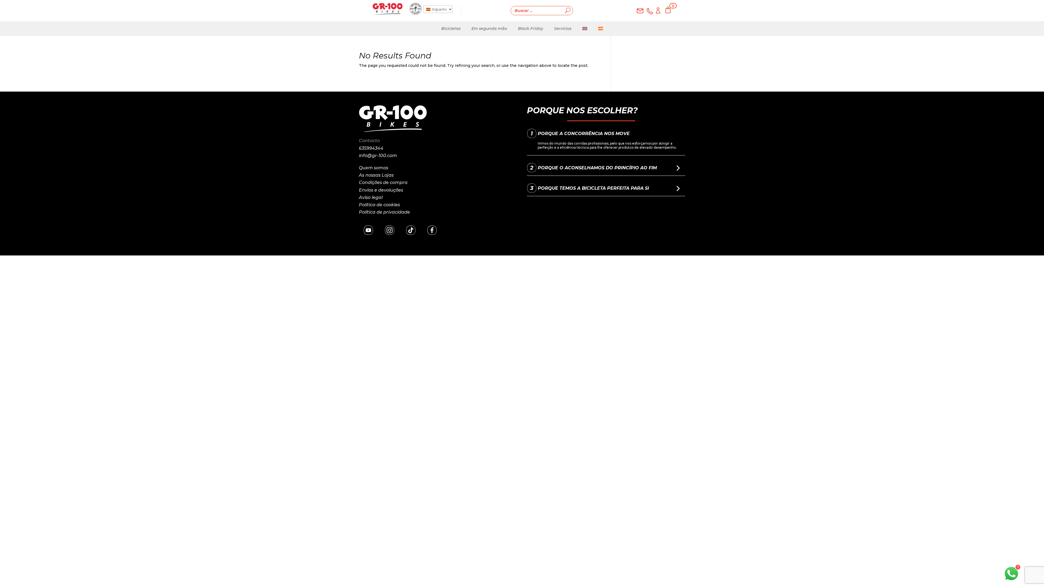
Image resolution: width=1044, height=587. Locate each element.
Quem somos (373, 167)
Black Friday (530, 28)
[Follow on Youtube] (368, 230)
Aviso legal (371, 197)
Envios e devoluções (381, 190)
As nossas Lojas (376, 175)
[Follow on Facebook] (432, 230)
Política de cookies (379, 204)
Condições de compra (383, 182)
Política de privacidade (384, 212)
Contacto (369, 140)
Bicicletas (451, 28)
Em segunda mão (489, 28)
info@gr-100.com (378, 155)
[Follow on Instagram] (389, 230)
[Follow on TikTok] (411, 230)
